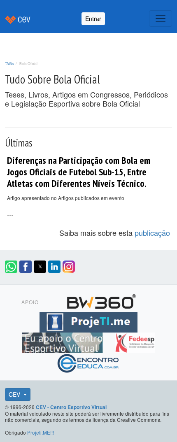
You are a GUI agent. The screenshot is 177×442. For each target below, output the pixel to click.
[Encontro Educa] (88, 362)
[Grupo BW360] (101, 300)
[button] (11, 267)
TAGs (9, 63)
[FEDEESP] (134, 341)
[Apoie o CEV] (63, 341)
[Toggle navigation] (160, 18)
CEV (15, 394)
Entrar (93, 18)
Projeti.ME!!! (40, 432)
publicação (152, 232)
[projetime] (88, 321)
